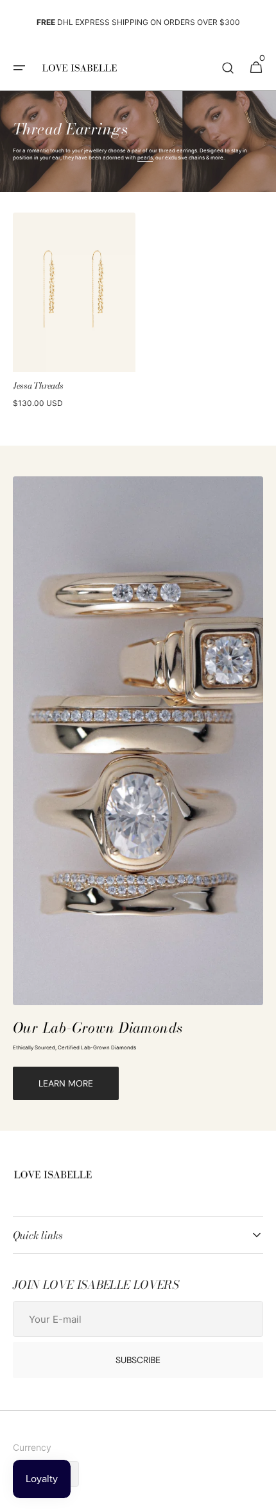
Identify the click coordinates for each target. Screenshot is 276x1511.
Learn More (66, 1083)
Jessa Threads (38, 386)
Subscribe (138, 1360)
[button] (19, 68)
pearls (145, 157)
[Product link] (74, 314)
